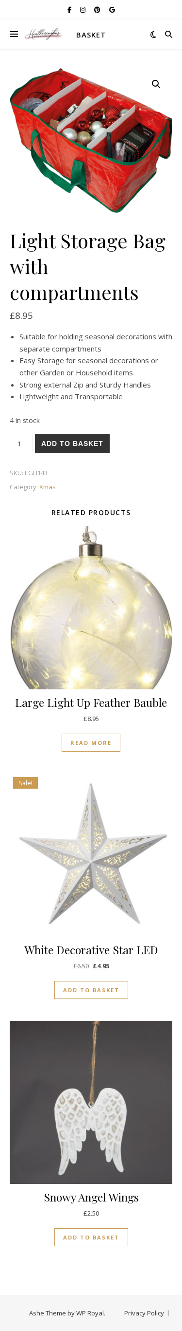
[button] (156, 84)
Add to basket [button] (91, 990)
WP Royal (90, 1313)
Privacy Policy (144, 1313)
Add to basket (72, 443)
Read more (91, 742)
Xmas (47, 486)
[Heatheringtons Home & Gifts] (43, 34)
